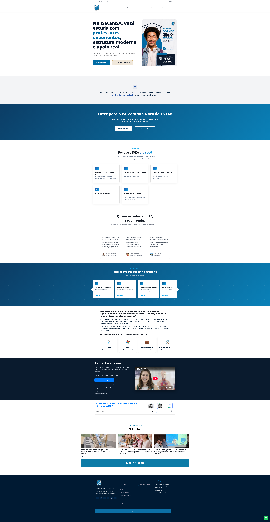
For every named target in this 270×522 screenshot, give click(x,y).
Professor (102, 2)
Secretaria (117, 2)
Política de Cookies (149, 516)
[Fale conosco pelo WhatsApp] (266, 518)
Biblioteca (109, 2)
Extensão (122, 500)
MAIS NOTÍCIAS (135, 463)
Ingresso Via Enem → (101, 62)
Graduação (122, 487)
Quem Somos (123, 484)
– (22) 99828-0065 (145, 485)
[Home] (96, 8)
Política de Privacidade (138, 516)
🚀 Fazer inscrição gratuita (104, 380)
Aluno (95, 2)
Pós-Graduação (123, 489)
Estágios (122, 503)
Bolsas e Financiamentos (126, 495)
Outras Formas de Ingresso (122, 62)
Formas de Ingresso (124, 492)
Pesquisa (122, 498)
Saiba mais (97, 295)
